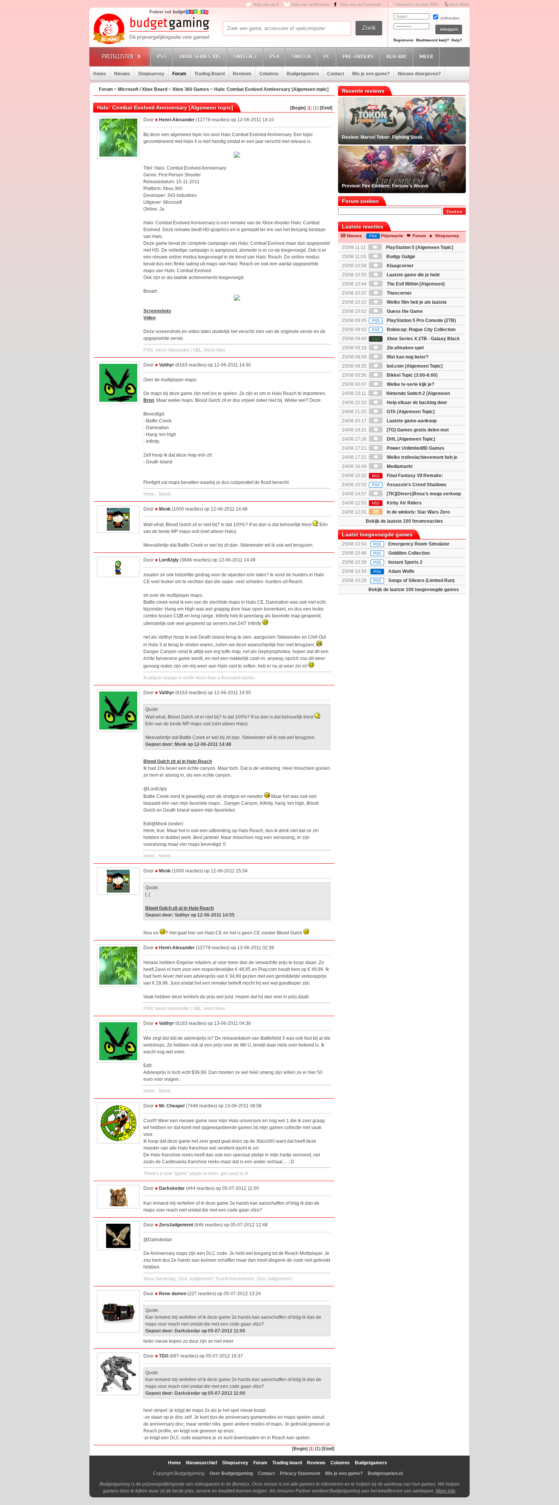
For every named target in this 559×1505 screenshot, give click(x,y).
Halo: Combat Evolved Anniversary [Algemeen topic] (271, 89)
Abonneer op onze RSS (416, 4)
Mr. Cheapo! (172, 1106)
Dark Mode (460, 4)
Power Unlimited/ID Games (415, 448)
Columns (269, 73)
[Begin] (298, 108)
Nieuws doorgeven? (419, 73)
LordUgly (169, 560)
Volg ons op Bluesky (310, 4)
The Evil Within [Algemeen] (415, 284)
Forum (179, 73)
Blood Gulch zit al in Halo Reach (177, 761)
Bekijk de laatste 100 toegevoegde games (413, 589)
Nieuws (122, 73)
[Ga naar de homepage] (151, 29)
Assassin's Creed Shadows (409, 484)
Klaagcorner (400, 265)
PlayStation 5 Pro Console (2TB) (414, 320)
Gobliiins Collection (409, 553)
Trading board (287, 1462)
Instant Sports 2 (405, 562)
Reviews (242, 73)
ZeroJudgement (176, 1224)
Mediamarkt (399, 466)
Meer (426, 56)
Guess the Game (404, 311)
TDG (163, 1356)
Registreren (404, 40)
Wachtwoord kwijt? (432, 40)
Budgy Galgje (400, 256)
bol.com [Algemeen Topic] (414, 366)
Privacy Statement (300, 1473)
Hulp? (456, 40)
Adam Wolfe (401, 571)
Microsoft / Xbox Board (142, 89)
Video (149, 317)
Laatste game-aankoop (411, 420)
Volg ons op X (266, 4)
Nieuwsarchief (201, 1462)
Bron (148, 400)
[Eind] (326, 108)
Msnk (165, 509)
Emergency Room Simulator (418, 544)
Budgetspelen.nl (385, 1473)
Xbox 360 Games (190, 89)
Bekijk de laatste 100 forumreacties (404, 521)
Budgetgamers (303, 73)
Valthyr (166, 365)
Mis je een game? (371, 73)
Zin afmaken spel (405, 347)
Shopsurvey (151, 73)
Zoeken (454, 211)
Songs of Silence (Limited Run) (421, 580)
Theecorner (399, 293)
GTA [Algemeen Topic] (410, 411)
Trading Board (209, 73)
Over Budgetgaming (231, 1473)
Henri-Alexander (177, 119)
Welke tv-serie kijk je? (410, 384)
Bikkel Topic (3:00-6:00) (412, 375)
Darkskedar (172, 1188)
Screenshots (157, 311)
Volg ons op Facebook (360, 4)
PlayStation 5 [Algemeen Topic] (419, 247)
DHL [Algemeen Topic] (410, 439)
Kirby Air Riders (397, 503)
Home (99, 73)
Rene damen (172, 1293)
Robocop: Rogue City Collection (414, 329)
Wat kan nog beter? (407, 357)
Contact (335, 73)
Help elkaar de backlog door (416, 402)
